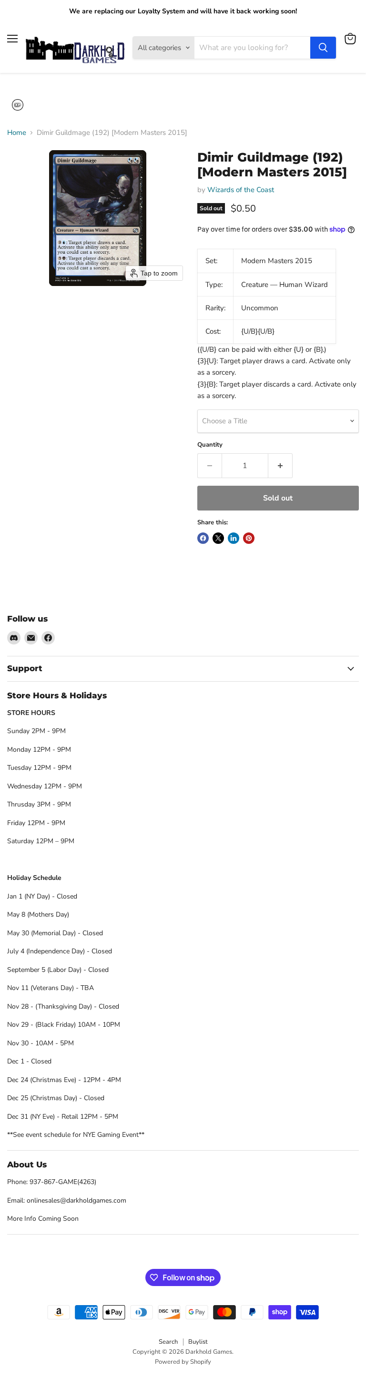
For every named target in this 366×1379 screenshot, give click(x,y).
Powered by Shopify (183, 1362)
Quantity (210, 445)
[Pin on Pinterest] (248, 538)
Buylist (198, 1342)
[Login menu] (17, 104)
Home (16, 133)
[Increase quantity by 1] (280, 465)
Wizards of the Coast (240, 189)
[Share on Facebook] (203, 538)
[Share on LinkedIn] (233, 538)
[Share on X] (218, 538)
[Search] (323, 48)
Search (168, 1342)
